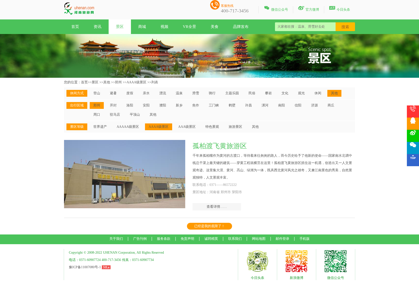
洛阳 (129, 105)
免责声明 (187, 239)
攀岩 (268, 93)
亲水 (146, 93)
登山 (96, 93)
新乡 (179, 105)
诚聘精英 (211, 239)
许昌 (248, 105)
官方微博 (308, 8)
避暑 (113, 93)
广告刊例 (140, 239)
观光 (301, 93)
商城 (142, 27)
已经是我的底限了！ (209, 226)
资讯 (97, 27)
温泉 (179, 93)
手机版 (304, 239)
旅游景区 (235, 127)
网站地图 (259, 239)
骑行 (212, 93)
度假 (129, 93)
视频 (164, 27)
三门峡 (214, 105)
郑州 (118, 82)
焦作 (195, 105)
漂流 (162, 93)
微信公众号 (276, 8)
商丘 (331, 105)
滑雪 (195, 93)
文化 (285, 93)
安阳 (146, 105)
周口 (96, 114)
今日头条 (339, 8)
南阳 (281, 105)
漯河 (265, 105)
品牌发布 (241, 27)
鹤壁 (232, 105)
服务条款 (163, 239)
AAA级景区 (187, 127)
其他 (106, 82)
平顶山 (135, 114)
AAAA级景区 (136, 82)
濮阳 (162, 105)
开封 (113, 105)
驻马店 (115, 114)
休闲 (317, 93)
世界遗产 (100, 127)
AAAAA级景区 (128, 127)
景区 (120, 27)
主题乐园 (232, 93)
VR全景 (189, 27)
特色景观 (212, 127)
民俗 (252, 93)
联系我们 (235, 239)
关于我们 (116, 239)
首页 (75, 27)
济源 (314, 105)
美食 (214, 27)
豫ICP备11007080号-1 (85, 267)
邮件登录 (282, 239)
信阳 (298, 105)
